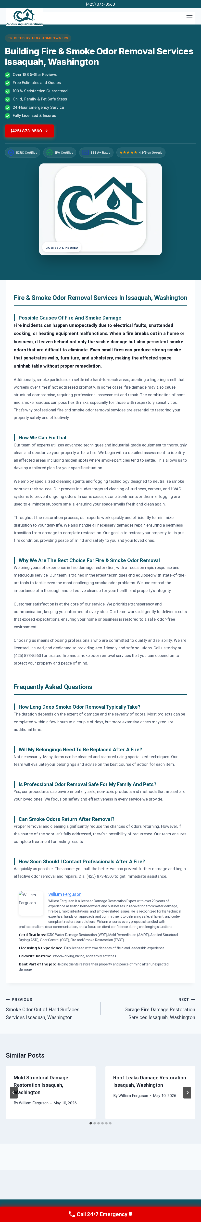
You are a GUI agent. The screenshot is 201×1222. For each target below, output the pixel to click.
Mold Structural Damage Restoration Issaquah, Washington (41, 1085)
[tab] (90, 1123)
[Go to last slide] (14, 1093)
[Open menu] (189, 17)
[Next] (187, 1093)
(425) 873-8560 (100, 4)
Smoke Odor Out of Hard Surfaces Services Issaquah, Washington (42, 1008)
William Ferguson (34, 1103)
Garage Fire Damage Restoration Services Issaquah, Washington (160, 1008)
